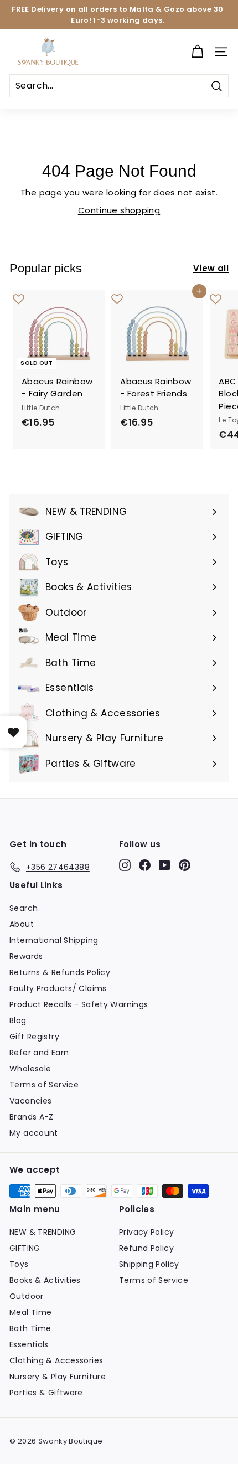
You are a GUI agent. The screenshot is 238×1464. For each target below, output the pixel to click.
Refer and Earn (39, 1052)
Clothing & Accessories (56, 1360)
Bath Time (30, 1328)
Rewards (26, 956)
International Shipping (53, 940)
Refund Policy (146, 1248)
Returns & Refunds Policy (59, 972)
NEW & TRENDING (42, 1232)
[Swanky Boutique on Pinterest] (184, 865)
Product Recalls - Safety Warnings (78, 1004)
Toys (19, 1264)
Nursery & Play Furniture (57, 1376)
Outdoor (26, 1296)
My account (33, 1132)
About (21, 924)
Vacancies (30, 1100)
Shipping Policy (149, 1264)
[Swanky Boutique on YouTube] (164, 865)
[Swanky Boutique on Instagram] (125, 865)
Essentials (29, 1344)
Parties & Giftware (46, 1392)
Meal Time (30, 1312)
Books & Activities (45, 1280)
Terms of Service (44, 1084)
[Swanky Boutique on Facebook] (145, 865)
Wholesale (30, 1068)
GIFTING (24, 1248)
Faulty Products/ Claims (58, 988)
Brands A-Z (31, 1116)
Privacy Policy (146, 1232)
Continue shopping (119, 210)
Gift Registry (34, 1036)
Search (23, 908)
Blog (18, 1020)
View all (211, 268)
